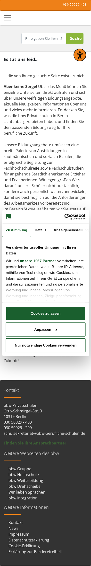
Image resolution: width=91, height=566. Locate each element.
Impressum (18, 534)
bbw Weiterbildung (25, 480)
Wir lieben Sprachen (26, 492)
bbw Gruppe (19, 468)
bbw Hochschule (23, 474)
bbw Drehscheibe (24, 486)
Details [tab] (40, 230)
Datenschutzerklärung (28, 540)
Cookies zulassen (45, 313)
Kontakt (15, 522)
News (13, 528)
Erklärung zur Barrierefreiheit (35, 551)
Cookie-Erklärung (24, 546)
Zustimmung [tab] (16, 230)
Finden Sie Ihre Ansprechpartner (35, 443)
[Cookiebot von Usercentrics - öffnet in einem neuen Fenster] (64, 216)
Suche (76, 38)
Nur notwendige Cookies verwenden (45, 345)
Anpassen (42, 329)
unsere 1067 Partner (38, 261)
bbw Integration (23, 498)
